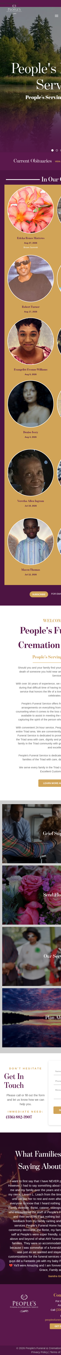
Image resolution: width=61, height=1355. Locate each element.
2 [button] (56, 150)
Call (53, 1309)
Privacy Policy (39, 1352)
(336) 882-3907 (19, 1117)
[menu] (57, 16)
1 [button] (52, 150)
